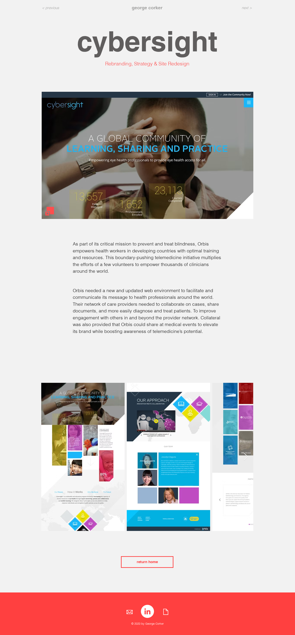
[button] (147, 155)
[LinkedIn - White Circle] (147, 611)
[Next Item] (245, 457)
